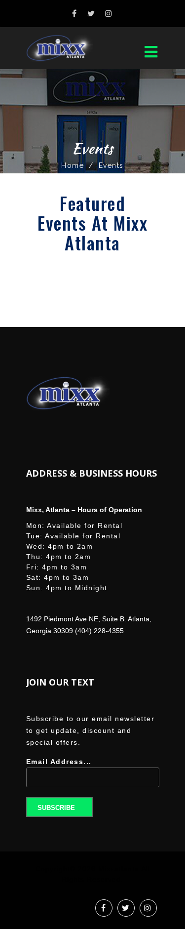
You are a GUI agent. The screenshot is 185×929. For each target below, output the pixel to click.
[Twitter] (91, 13)
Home (72, 165)
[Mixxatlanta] (68, 48)
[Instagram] (109, 13)
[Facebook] (74, 13)
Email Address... (59, 762)
